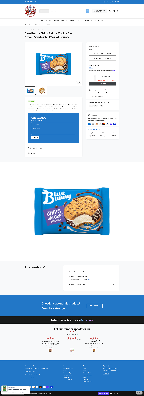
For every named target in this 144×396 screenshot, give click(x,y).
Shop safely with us (95, 129)
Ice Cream (48, 20)
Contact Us (66, 377)
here (88, 279)
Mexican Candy (58, 20)
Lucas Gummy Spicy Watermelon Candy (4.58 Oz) (18, 389)
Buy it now (103, 83)
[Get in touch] (114, 11)
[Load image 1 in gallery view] (30, 90)
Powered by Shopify (46, 393)
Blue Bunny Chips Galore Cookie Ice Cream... (41, 24)
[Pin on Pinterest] (34, 153)
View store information (97, 96)
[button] (118, 11)
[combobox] (69, 11)
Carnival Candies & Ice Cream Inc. (34, 29)
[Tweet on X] (31, 153)
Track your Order (67, 379)
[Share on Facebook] (29, 153)
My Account (115, 1)
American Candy (70, 20)
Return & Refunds (68, 368)
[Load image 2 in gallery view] (41, 90)
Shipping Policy (67, 370)
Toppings (88, 20)
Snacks (80, 20)
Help (107, 1)
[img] (72, 332)
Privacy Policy (67, 373)
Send (35, 137)
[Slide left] (76, 83)
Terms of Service (68, 375)
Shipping (91, 67)
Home (27, 24)
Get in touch (93, 306)
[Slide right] (79, 83)
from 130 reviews (71, 334)
